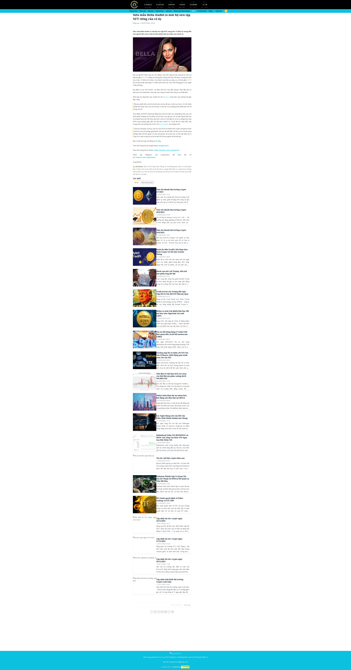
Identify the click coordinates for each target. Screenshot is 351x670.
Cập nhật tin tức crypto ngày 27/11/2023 (169, 540)
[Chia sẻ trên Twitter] (155, 611)
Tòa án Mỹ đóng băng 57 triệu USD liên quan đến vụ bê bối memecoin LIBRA (172, 334)
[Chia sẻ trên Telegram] (172, 611)
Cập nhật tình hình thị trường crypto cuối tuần (169, 580)
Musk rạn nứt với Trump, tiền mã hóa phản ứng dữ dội (171, 272)
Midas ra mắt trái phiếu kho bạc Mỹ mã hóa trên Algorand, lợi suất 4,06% (172, 313)
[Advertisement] (162, 632)
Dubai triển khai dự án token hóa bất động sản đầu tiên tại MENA (171, 396)
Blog (210, 11)
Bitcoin (150, 11)
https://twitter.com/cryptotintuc (167, 150)
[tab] (136, 182)
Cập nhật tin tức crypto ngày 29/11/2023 (169, 519)
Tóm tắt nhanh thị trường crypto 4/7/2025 (171, 190)
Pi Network (202, 11)
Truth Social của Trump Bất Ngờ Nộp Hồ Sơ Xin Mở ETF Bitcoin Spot (172, 292)
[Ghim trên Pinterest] (162, 611)
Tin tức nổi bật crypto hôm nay (170, 458)
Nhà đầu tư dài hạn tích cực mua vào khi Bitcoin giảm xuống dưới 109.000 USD (171, 376)
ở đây (159, 141)
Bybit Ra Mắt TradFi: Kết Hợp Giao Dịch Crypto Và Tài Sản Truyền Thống (172, 251)
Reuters (165, 97)
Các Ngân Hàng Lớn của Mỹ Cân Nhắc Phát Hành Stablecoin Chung (171, 417)
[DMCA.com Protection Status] (185, 667)
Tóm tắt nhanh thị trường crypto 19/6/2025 (171, 231)
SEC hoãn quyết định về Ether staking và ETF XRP (169, 499)
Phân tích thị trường (182, 11)
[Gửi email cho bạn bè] (158, 611)
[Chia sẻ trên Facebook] (151, 611)
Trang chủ (133, 11)
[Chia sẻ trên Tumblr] (169, 611)
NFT (193, 11)
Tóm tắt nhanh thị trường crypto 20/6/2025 (171, 211)
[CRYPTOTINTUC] (134, 4)
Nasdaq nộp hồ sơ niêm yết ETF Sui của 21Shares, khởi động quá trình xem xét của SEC (172, 355)
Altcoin (168, 11)
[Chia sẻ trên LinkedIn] (165, 611)
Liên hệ (219, 11)
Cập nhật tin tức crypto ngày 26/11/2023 (169, 560)
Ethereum (160, 11)
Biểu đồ (143, 11)
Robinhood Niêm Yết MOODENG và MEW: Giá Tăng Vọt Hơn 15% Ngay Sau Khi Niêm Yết (172, 437)
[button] (225, 11)
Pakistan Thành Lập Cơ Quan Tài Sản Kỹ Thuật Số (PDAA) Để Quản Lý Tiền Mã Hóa (172, 478)
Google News (164, 146)
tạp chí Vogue (163, 124)
